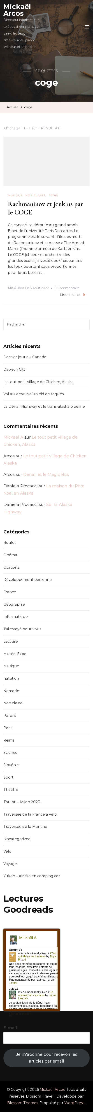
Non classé (36, 195)
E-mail (10, 1027)
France (9, 592)
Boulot (9, 542)
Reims (8, 740)
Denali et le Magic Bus (46, 474)
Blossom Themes (22, 1103)
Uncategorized (17, 839)
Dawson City (14, 369)
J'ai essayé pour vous (22, 629)
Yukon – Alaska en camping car (31, 876)
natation (11, 678)
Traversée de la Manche (25, 826)
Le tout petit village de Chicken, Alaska (38, 382)
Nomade (11, 691)
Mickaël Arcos (17, 10)
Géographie (14, 604)
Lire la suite (70, 295)
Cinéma (10, 555)
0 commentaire (67, 289)
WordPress (74, 1103)
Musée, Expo (14, 654)
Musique (15, 195)
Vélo (7, 851)
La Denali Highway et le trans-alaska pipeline (44, 406)
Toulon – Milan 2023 (21, 802)
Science (10, 752)
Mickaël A (13, 437)
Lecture (10, 641)
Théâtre (10, 789)
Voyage (10, 864)
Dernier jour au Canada (24, 357)
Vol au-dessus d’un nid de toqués (33, 394)
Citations (11, 567)
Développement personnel (28, 579)
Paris (53, 195)
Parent (9, 715)
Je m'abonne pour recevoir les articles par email (46, 1058)
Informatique (15, 616)
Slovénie (11, 765)
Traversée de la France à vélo (30, 814)
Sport (8, 777)
